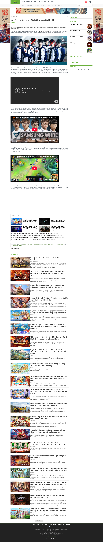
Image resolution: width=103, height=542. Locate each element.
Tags (12, 244)
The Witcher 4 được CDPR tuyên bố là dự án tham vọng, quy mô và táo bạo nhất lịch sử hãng (58, 220)
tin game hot (44, 244)
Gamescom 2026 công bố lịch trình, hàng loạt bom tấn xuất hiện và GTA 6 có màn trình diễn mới (30, 228)
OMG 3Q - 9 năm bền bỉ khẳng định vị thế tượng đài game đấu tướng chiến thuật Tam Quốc (30, 220)
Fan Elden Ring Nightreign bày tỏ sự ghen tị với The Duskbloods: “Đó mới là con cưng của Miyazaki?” (34, 235)
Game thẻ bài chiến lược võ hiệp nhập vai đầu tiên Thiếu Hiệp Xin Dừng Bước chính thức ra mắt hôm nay (48, 470)
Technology (42, 2)
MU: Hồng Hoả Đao (74, 42)
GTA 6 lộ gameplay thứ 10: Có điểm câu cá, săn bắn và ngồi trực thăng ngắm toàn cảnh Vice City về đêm (35, 237)
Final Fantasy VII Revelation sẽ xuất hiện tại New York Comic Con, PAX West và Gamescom (32, 233)
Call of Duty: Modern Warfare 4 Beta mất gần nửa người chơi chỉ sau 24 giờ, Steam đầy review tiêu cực (58, 228)
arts (60, 244)
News (23, 2)
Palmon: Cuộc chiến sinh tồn (77, 49)
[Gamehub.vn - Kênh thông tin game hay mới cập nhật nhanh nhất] (15, 1)
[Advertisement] (39, 202)
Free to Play (13, 22)
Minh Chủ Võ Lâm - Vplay (76, 30)
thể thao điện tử (14, 245)
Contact (52, 538)
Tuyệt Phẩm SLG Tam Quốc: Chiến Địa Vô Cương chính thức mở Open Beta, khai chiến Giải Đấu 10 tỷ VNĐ (48, 352)
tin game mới (19, 245)
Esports (68, 524)
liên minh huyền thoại (55, 244)
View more (39, 520)
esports (49, 244)
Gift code (29, 2)
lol (16, 244)
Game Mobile (53, 524)
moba (15, 244)
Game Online (61, 524)
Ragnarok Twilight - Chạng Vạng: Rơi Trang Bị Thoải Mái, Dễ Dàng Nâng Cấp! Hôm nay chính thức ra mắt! (48, 326)
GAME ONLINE (29, 5)
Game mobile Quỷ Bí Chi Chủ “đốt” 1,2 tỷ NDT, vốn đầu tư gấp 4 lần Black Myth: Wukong (31, 239)
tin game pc (63, 244)
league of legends (38, 244)
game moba (20, 244)
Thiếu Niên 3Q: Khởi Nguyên (76, 24)
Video (46, 524)
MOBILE (23, 5)
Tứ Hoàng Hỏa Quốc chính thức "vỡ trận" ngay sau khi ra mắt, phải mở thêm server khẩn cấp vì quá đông (48, 378)
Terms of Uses (50, 536)
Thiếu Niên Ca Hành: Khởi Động (77, 36)
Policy (55, 536)
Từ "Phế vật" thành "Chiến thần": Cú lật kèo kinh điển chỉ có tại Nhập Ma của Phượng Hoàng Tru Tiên (47, 273)
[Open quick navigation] (67, 16)
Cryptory (54, 5)
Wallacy (60, 5)
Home (34, 524)
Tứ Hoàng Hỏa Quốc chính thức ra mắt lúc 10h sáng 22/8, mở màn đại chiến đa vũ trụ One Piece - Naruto (48, 391)
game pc (33, 244)
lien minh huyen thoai (27, 244)
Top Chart (51, 2)
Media (35, 2)
